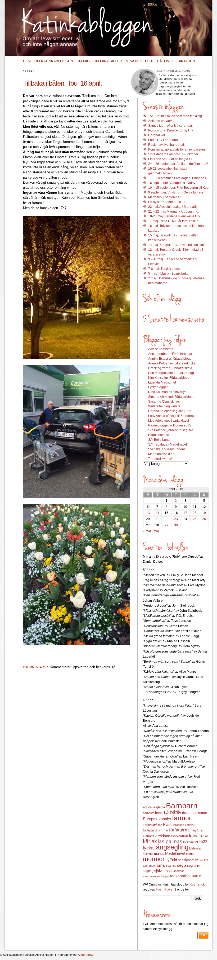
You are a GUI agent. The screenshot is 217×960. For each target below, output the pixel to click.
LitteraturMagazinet (162, 382)
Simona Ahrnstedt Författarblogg (171, 397)
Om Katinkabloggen (53, 61)
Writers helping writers (164, 406)
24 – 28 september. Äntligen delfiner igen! (178, 164)
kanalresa (198, 835)
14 (157, 513)
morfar (190, 853)
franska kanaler (184, 824)
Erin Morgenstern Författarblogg (171, 373)
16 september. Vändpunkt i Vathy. (172, 183)
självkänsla (163, 871)
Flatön (168, 824)
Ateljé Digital (85, 954)
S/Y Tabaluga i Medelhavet (167, 444)
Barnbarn (181, 805)
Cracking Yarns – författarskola (170, 368)
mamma (148, 853)
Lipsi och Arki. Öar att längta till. (170, 159)
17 (185, 513)
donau (187, 813)
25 (195, 519)
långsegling (171, 847)
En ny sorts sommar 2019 (166, 202)
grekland (162, 836)
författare (178, 830)
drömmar (200, 813)
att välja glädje (154, 807)
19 (204, 513)
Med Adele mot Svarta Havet (168, 420)
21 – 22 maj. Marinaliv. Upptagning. (173, 211)
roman (161, 865)
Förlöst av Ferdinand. (163, 140)
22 (166, 519)
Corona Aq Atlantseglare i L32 (169, 411)
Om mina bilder (107, 61)
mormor (154, 858)
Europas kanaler (157, 819)
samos (172, 865)
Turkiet (196, 876)
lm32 (203, 841)
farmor (181, 818)
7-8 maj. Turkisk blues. (164, 269)
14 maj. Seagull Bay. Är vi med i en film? (177, 245)
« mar (147, 531)
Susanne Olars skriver (164, 401)
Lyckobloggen (158, 387)
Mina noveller (139, 61)
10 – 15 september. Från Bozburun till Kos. (178, 188)
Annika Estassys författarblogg (170, 358)
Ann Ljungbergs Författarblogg (170, 354)
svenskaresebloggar (156, 876)
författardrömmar (155, 830)
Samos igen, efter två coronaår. (170, 125)
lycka (148, 848)
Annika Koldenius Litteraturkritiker (172, 363)
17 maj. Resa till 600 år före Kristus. (173, 221)
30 (176, 525)
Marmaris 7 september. (164, 197)
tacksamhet (180, 876)
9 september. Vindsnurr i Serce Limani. (176, 192)
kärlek (150, 841)
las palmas (170, 841)
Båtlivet (165, 61)
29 (166, 525)
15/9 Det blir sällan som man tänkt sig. (175, 116)
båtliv (175, 812)
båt (166, 813)
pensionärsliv (188, 860)
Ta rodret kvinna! (160, 459)
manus (159, 854)
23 (176, 519)
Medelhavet (175, 853)
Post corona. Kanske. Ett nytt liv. (170, 130)
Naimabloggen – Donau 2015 (169, 425)
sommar (178, 871)
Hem (27, 61)
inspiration (179, 836)
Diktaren (186, 61)
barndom (148, 812)
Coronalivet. (157, 135)
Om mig (83, 61)
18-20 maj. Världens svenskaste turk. (174, 216)
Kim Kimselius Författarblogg (168, 378)
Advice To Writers (160, 349)
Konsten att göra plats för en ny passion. (177, 149)
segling (148, 871)
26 (204, 519)
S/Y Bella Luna (159, 440)
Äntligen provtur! (160, 121)
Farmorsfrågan (152, 824)
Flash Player (165, 889)
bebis (159, 813)
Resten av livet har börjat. (166, 145)
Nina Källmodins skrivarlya (167, 392)
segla (181, 865)
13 (148, 513)
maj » (157, 531)
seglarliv (193, 865)
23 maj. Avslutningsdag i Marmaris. (173, 207)
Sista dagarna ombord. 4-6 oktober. (173, 154)
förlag (192, 830)
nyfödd (171, 859)
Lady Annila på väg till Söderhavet (172, 416)
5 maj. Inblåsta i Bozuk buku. (168, 273)
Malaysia (195, 848)
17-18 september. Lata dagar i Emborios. (177, 178)
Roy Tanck (197, 884)
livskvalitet (190, 842)
